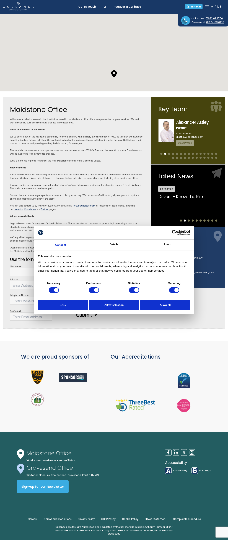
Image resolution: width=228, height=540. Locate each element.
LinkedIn (18, 209)
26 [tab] (212, 158)
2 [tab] (165, 154)
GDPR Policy (108, 519)
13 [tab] (208, 154)
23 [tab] (201, 158)
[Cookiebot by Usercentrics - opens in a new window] (174, 232)
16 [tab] (173, 158)
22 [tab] (197, 158)
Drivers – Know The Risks (181, 197)
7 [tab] (185, 154)
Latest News (175, 176)
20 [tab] (189, 158)
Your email (15, 311)
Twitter (45, 209)
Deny (62, 304)
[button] (114, 74)
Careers (33, 519)
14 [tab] (212, 154)
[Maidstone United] (37, 377)
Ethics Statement (156, 519)
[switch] (94, 290)
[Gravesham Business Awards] (73, 377)
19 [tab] (185, 158)
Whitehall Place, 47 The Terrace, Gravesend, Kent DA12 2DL (63, 475)
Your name (15, 266)
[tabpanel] (188, 132)
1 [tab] (161, 154)
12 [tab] (204, 154)
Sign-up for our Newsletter (42, 487)
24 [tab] (204, 158)
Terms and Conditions (58, 519)
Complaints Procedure (187, 519)
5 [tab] (177, 154)
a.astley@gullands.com (189, 136)
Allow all (165, 304)
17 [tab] (177, 158)
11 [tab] (201, 154)
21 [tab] (193, 158)
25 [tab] (208, 158)
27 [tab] (216, 158)
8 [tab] (189, 154)
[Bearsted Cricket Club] (37, 399)
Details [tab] (114, 244)
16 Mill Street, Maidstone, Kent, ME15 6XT (51, 460)
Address (14, 279)
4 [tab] (173, 154)
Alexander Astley (192, 122)
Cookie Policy (130, 519)
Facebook (30, 209)
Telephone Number (19, 295)
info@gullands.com (84, 205)
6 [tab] (181, 154)
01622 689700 (214, 18)
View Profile (185, 143)
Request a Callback (127, 7)
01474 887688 (215, 22)
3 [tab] (169, 154)
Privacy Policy (86, 519)
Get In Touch (87, 7)
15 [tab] (216, 154)
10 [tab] (197, 154)
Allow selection (114, 304)
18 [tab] (181, 158)
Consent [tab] (60, 244)
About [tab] (167, 244)
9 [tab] (193, 154)
